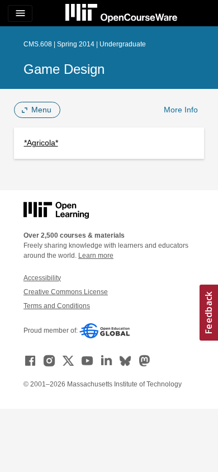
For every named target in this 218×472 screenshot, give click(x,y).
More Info (181, 109)
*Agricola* (41, 142)
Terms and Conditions (56, 306)
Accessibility (42, 278)
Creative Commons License (65, 292)
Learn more (95, 255)
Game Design (64, 69)
